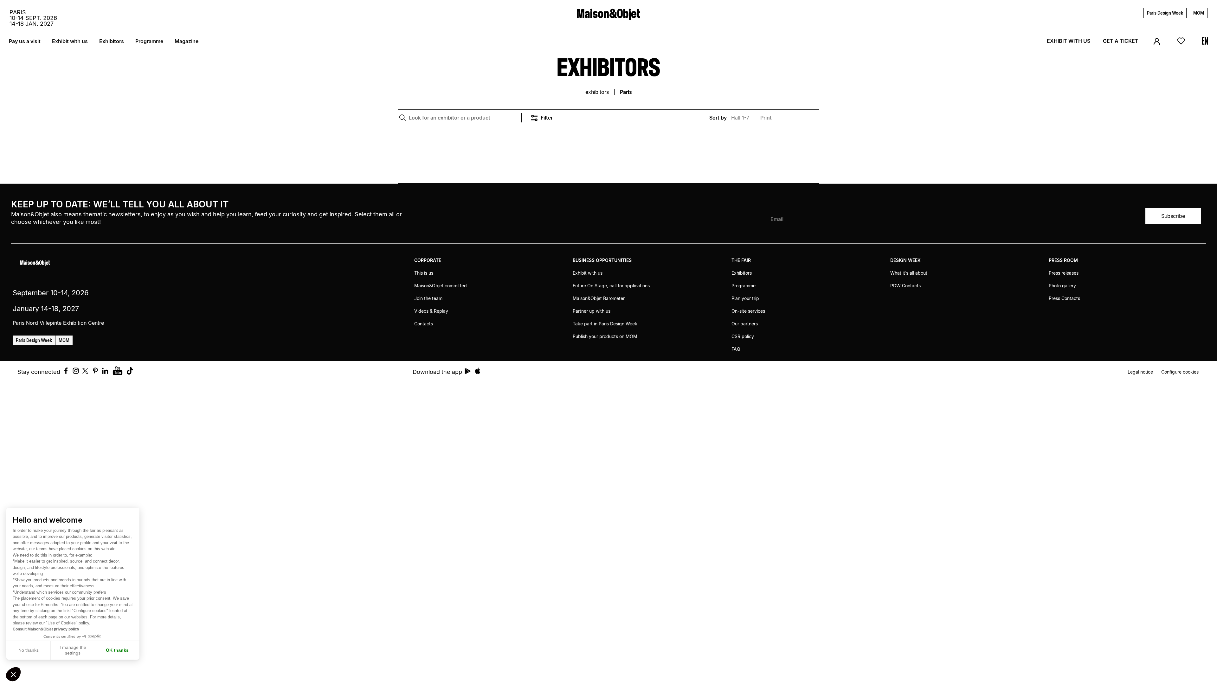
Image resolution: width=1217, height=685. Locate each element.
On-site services (748, 311)
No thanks (28, 650)
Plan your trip (745, 298)
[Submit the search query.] (402, 117)
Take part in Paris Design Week (605, 323)
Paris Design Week (1165, 13)
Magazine (186, 41)
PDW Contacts (905, 285)
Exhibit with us (70, 41)
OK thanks (117, 650)
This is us (423, 273)
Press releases (1064, 273)
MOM (1198, 13)
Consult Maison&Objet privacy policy (46, 629)
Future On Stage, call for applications (611, 285)
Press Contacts (1064, 298)
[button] (13, 674)
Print (766, 117)
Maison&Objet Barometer (599, 298)
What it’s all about (908, 273)
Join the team (428, 298)
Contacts (423, 323)
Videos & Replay (431, 311)
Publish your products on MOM (605, 336)
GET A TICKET (1120, 41)
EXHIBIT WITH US (1068, 41)
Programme (149, 41)
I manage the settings (73, 650)
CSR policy (742, 336)
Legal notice (1140, 372)
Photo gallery (1062, 285)
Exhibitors (111, 41)
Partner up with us (591, 311)
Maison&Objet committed (440, 285)
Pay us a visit (25, 41)
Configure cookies (1180, 372)
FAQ (735, 349)
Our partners (744, 323)
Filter (547, 117)
